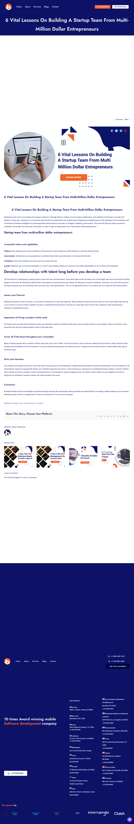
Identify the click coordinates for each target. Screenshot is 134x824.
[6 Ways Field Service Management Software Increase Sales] (51, 457)
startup (71, 283)
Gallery (20, 457)
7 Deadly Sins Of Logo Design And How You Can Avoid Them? (114, 457)
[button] (5, 813)
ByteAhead (8, 403)
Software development (22, 723)
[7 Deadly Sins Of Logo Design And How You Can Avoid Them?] (116, 457)
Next (126, 119)
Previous (119, 119)
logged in (17, 477)
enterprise (18, 223)
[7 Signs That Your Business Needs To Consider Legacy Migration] (18, 457)
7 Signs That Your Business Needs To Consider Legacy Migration (16, 457)
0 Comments (40, 403)
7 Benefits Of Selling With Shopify (82, 457)
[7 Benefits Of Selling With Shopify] (83, 457)
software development (29, 403)
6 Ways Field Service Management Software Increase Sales (49, 457)
